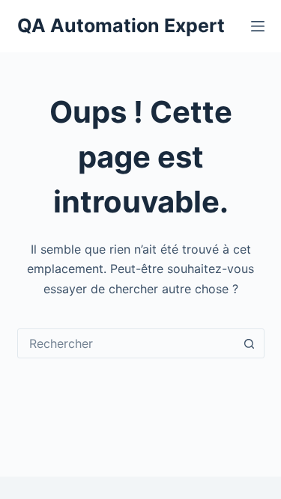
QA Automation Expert (121, 25)
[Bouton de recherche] (249, 343)
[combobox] (126, 343)
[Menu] (258, 26)
